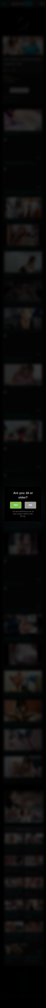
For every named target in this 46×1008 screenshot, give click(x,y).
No (30, 505)
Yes (16, 505)
